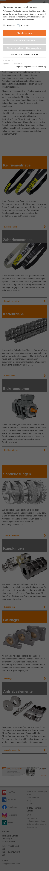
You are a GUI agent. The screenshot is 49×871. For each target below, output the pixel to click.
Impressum (21, 66)
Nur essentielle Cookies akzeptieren (24, 48)
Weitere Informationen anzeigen (24, 54)
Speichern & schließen (24, 40)
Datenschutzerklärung (36, 66)
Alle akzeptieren (24, 33)
